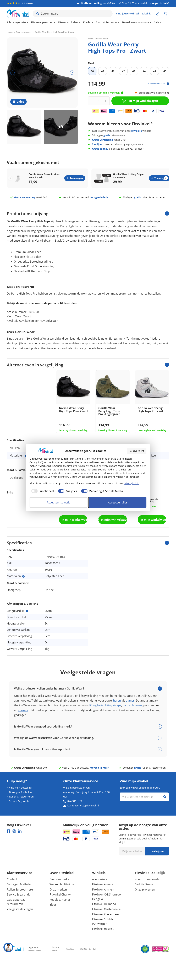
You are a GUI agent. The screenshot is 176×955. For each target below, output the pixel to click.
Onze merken (58, 889)
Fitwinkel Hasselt (103, 929)
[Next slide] (166, 178)
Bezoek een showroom (135, 22)
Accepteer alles (118, 502)
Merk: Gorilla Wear (98, 38)
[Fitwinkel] (15, 949)
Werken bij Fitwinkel (62, 884)
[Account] (158, 13)
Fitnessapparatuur (42, 22)
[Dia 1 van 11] (24, 127)
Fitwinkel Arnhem (103, 889)
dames (130, 700)
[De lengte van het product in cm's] (27, 611)
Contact (12, 879)
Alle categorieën (16, 22)
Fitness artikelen (68, 22)
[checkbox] (42, 491)
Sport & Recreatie (106, 22)
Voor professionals (147, 879)
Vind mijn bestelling (20, 787)
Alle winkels (99, 879)
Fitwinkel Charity (60, 894)
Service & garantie (19, 801)
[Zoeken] (165, 797)
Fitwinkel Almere (102, 884)
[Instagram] (14, 831)
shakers (23, 710)
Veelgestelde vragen (20, 909)
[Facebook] (8, 831)
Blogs (53, 905)
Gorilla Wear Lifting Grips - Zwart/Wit (128, 176)
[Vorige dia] (12, 72)
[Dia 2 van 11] (61, 127)
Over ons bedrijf (60, 879)
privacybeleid (131, 483)
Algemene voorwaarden (35, 949)
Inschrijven (157, 851)
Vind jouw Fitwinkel (127, 13)
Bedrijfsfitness (144, 884)
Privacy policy (55, 949)
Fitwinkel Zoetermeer (105, 914)
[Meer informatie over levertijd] (122, 92)
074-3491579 (74, 801)
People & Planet (60, 900)
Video (20, 102)
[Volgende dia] (72, 72)
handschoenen (132, 705)
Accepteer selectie (58, 502)
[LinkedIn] (19, 831)
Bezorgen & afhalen (20, 792)
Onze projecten (145, 889)
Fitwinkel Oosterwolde (106, 909)
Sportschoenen (23, 32)
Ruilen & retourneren (21, 796)
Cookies (70, 948)
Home (10, 32)
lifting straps (113, 705)
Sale (156, 22)
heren (117, 700)
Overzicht (138, 450)
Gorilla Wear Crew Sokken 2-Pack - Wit (44, 176)
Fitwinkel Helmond (104, 904)
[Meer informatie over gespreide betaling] (168, 83)
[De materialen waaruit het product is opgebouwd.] (23, 576)
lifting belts (96, 705)
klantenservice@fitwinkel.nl (83, 805)
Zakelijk (146, 13)
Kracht (87, 22)
